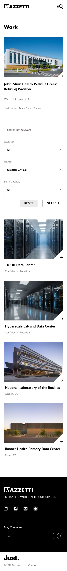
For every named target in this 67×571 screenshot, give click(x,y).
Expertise (9, 141)
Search (53, 203)
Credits (32, 565)
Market (8, 161)
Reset (28, 203)
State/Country (12, 181)
